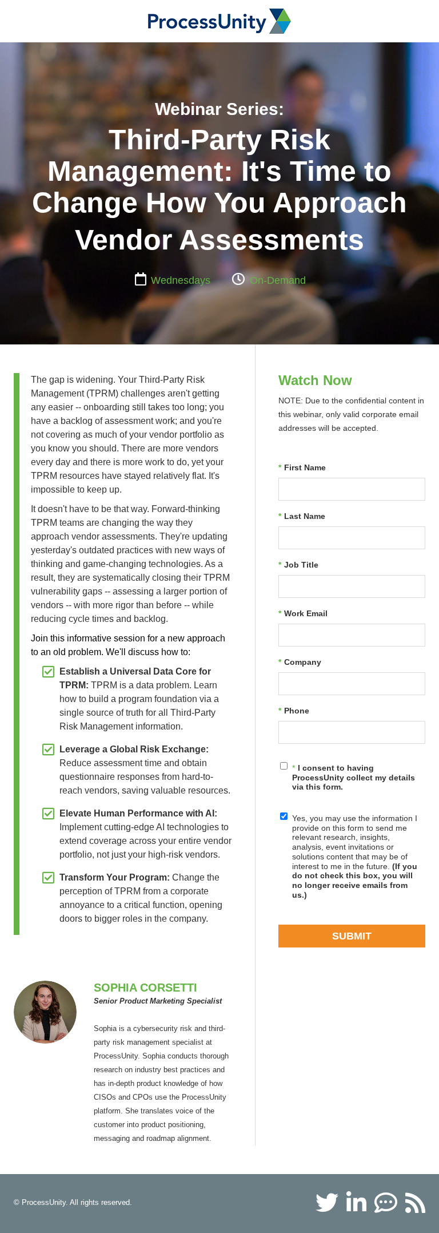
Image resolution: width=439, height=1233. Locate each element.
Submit (352, 936)
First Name (302, 467)
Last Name (301, 516)
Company (299, 662)
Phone (293, 710)
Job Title (298, 564)
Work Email (303, 613)
